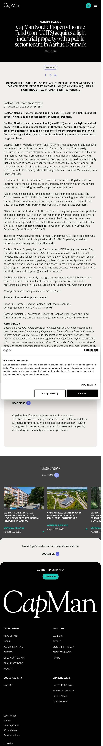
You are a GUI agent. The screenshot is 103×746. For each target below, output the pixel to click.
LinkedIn (8, 743)
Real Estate (10, 635)
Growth (8, 652)
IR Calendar (60, 696)
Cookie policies (11, 725)
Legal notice (10, 715)
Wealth (8, 668)
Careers (58, 635)
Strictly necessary (50, 393)
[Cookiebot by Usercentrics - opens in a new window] (86, 351)
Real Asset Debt (13, 663)
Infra (7, 641)
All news (47, 475)
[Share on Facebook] (45, 75)
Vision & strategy (63, 646)
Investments (12, 628)
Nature (8, 685)
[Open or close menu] (94, 6)
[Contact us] (88, 5)
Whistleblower (11, 730)
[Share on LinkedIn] (55, 75)
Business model (62, 652)
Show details (86, 385)
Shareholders (62, 678)
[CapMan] (12, 6)
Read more (18, 403)
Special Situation (14, 657)
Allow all (82, 393)
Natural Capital (13, 646)
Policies (8, 720)
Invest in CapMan (63, 685)
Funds (56, 657)
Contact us (50, 576)
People (57, 641)
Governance (60, 701)
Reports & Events (63, 690)
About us (58, 628)
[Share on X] (50, 75)
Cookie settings (12, 735)
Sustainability (13, 678)
